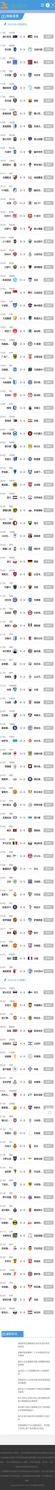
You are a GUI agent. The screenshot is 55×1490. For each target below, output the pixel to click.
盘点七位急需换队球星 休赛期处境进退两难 (34, 1363)
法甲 (11, 583)
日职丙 (12, 160)
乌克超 (12, 122)
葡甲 (11, 1206)
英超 (11, 596)
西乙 (11, 903)
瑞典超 (12, 442)
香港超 (12, 276)
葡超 (11, 788)
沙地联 (12, 1052)
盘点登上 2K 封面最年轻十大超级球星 (33, 1372)
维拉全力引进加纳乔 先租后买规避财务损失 (34, 1390)
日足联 (12, 84)
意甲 (11, 1065)
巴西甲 (12, 711)
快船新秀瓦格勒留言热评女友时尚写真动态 (34, 1345)
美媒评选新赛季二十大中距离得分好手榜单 (34, 1354)
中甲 (11, 301)
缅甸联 (12, 45)
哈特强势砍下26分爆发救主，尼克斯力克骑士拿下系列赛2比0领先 (34, 1427)
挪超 (11, 506)
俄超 (11, 468)
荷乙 (11, 186)
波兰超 (12, 570)
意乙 (11, 1129)
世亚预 (12, 32)
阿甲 (11, 1295)
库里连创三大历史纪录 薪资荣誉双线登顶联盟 (34, 1381)
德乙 (11, 365)
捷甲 (11, 647)
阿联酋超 (12, 685)
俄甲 (11, 71)
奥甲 (11, 1193)
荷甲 (11, 173)
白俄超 (12, 340)
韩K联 (11, 212)
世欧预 (12, 493)
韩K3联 (12, 135)
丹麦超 (12, 429)
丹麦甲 (12, 481)
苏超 (11, 327)
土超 (11, 1014)
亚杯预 (12, 58)
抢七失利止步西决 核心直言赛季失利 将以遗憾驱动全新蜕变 (34, 1399)
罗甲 (11, 634)
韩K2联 (12, 199)
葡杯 (11, 660)
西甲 (11, 890)
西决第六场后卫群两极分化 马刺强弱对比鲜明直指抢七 (34, 1408)
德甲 (11, 673)
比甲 (11, 404)
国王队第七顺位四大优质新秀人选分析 (34, 1418)
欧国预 (12, 839)
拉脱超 (12, 724)
